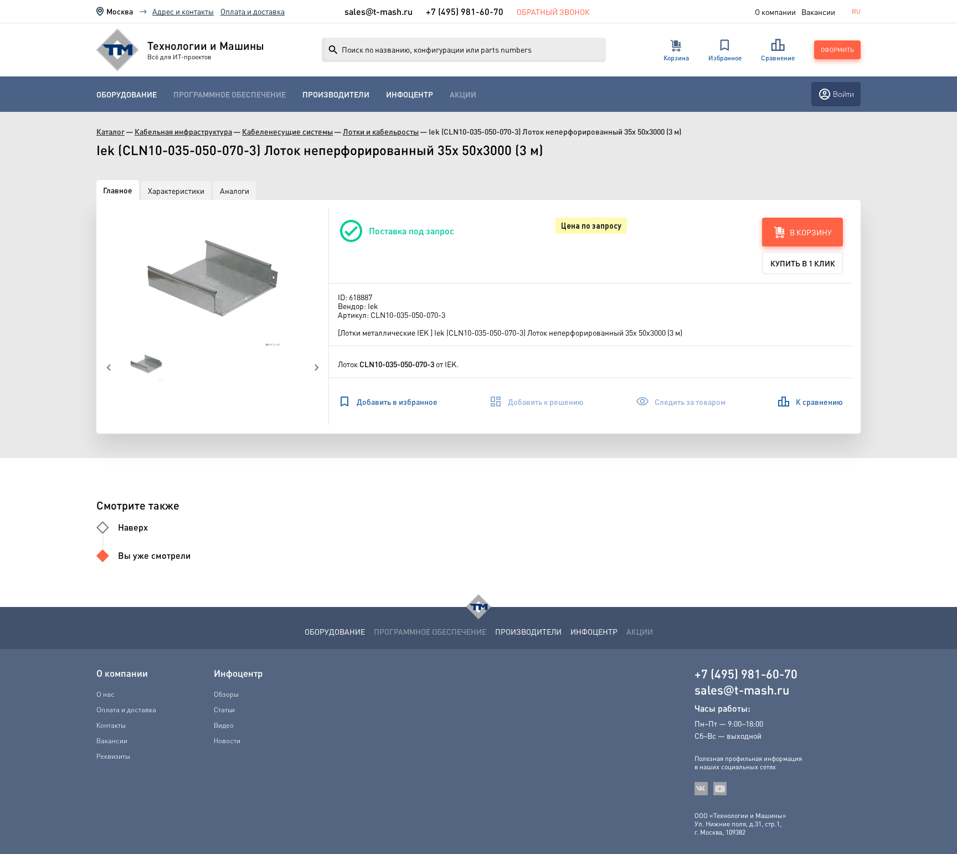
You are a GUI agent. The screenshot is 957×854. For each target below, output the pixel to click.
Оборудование (126, 94)
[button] (212, 278)
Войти (843, 94)
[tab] (117, 190)
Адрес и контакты (183, 11)
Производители (335, 94)
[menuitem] (126, 94)
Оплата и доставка (252, 11)
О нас (105, 694)
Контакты (111, 725)
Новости (227, 740)
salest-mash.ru (378, 11)
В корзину (811, 232)
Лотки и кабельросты (381, 131)
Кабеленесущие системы (287, 131)
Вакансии (818, 12)
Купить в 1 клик (802, 263)
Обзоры (226, 694)
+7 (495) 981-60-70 (464, 11)
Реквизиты (113, 756)
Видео (224, 725)
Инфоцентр (409, 94)
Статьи (224, 709)
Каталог (110, 131)
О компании (775, 12)
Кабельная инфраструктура (183, 131)
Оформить (837, 50)
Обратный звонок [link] (553, 12)
